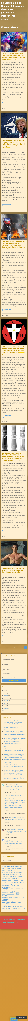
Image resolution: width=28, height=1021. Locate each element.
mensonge (5, 892)
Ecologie (5, 693)
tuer (20, 902)
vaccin (13, 906)
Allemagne (10, 866)
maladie (18, 890)
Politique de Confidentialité (7, 922)
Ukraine (5, 903)
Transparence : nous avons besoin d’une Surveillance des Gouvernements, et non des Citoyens (15, 819)
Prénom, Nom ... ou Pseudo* (8, 659)
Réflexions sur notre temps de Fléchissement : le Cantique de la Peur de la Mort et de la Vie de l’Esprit (15, 831)
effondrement (17, 880)
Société (5, 705)
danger (4, 878)
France (15, 885)
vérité (10, 908)
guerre (6, 887)
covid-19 (13, 876)
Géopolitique (6, 698)
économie (16, 908)
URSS (19, 903)
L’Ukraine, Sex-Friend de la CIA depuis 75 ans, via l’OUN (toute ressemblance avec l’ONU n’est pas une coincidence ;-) (13, 350)
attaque (19, 868)
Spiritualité (6, 708)
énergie (22, 908)
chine (14, 870)
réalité (13, 899)
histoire (13, 888)
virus (4, 908)
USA (6, 906)
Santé (5, 703)
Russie (6, 899)
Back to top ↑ (16, 922)
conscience (19, 872)
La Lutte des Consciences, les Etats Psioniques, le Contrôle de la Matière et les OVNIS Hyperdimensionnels (14, 727)
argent (4, 868)
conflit (13, 872)
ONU (18, 894)
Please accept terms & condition (9, 677)
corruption (20, 874)
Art (4, 690)
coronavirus (13, 874)
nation (4, 894)
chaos (9, 870)
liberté (8, 890)
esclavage (9, 882)
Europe (6, 885)
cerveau (4, 870)
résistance (18, 900)
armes (8, 868)
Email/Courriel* (5, 664)
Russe (22, 897)
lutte (13, 889)
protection (5, 897)
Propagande (17, 896)
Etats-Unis (18, 882)
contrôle (6, 874)
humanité (19, 888)
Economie (6, 695)
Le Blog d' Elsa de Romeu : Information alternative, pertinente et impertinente (12, 9)
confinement (6, 872)
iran (23, 888)
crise (20, 876)
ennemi (4, 882)
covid (5, 876)
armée (13, 868)
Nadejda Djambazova (9, 840)
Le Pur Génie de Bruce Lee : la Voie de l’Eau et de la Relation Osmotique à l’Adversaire (13, 571)
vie (18, 906)
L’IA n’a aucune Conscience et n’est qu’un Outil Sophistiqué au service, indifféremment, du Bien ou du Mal (13, 56)
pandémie (10, 896)
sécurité (14, 902)
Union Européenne (12, 903)
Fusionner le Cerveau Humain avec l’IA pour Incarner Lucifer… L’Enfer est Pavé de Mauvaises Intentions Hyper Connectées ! (15, 761)
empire (23, 880)
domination (5, 880)
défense (10, 880)
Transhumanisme (7, 710)
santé (4, 902)
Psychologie (6, 700)
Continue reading (6, 103)
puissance (12, 897)
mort (13, 892)
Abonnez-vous (21, 1017)
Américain (18, 866)
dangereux (9, 878)
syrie (9, 902)
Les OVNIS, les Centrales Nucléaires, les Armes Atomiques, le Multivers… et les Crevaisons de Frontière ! (13, 766)
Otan (4, 896)
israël (4, 889)
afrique (4, 866)
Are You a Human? (6, 669)
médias (18, 892)
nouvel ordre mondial (11, 894)
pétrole (17, 897)
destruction (15, 878)
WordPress (21, 921)
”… (3, 104)
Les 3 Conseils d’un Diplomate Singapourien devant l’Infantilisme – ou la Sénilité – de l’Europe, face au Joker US (13, 144)
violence (22, 906)
